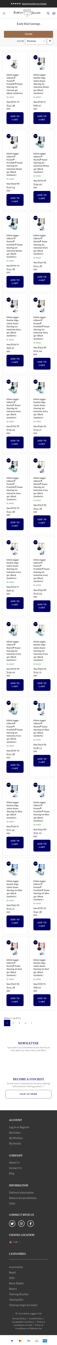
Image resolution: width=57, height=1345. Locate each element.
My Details (15, 1144)
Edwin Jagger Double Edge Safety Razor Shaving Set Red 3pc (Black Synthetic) (41, 968)
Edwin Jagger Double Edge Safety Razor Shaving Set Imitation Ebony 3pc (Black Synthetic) (41, 84)
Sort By (20, 41)
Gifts (12, 1278)
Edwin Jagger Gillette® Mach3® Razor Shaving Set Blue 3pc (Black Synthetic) (41, 728)
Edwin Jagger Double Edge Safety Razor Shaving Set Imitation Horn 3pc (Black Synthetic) (13, 326)
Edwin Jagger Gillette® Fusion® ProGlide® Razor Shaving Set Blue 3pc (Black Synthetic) (41, 811)
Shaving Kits (16, 1300)
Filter (28, 34)
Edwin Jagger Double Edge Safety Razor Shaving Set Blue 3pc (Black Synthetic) (14, 810)
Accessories (16, 1267)
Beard (12, 1273)
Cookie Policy (35, 1318)
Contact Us (15, 1168)
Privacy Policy (19, 1318)
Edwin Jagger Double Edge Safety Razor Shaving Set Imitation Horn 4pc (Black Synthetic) (40, 408)
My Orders (15, 1133)
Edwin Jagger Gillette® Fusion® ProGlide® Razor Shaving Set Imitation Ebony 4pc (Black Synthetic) (14, 246)
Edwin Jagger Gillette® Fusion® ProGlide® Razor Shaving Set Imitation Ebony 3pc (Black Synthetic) (14, 164)
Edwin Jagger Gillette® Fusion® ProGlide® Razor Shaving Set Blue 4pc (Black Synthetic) (41, 890)
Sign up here (28, 1094)
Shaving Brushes (18, 1294)
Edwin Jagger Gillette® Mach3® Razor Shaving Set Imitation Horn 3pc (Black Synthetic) (40, 245)
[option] (28, 4)
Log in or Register (19, 1127)
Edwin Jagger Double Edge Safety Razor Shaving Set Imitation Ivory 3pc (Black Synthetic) (13, 569)
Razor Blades (16, 1284)
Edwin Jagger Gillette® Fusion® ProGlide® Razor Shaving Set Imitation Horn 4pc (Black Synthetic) (14, 489)
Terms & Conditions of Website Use (29, 1326)
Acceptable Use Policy (23, 1322)
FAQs (12, 1204)
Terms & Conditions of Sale (29, 1323)
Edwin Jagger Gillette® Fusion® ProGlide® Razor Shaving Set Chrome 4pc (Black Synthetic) (14, 84)
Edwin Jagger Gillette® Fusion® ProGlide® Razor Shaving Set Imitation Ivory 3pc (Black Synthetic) (41, 570)
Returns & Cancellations (23, 1198)
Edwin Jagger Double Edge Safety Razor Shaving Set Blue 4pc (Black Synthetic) (14, 889)
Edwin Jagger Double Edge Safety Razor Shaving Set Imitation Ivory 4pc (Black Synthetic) (40, 651)
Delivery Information (21, 1193)
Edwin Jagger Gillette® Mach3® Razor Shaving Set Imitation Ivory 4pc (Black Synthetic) (13, 651)
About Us (14, 1163)
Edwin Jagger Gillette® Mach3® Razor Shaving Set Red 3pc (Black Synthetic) (14, 968)
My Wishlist (16, 1138)
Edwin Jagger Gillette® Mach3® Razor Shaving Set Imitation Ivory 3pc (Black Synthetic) (40, 487)
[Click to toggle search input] (48, 13)
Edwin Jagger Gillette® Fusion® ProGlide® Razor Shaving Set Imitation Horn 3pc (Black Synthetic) (41, 328)
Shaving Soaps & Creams (23, 1305)
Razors (13, 1289)
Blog (11, 1174)
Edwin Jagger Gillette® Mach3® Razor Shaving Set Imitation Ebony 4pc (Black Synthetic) (41, 163)
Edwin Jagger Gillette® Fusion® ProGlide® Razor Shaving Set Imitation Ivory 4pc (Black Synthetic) (14, 731)
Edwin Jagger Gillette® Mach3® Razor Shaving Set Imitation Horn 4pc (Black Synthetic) (13, 408)
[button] (15, 1242)
